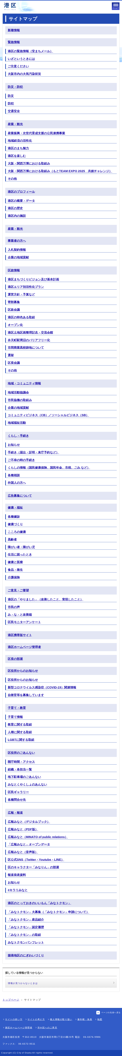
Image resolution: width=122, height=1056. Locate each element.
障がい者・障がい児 (21, 547)
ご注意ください (18, 66)
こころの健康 (17, 531)
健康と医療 (15, 562)
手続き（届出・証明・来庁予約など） (33, 452)
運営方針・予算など (21, 294)
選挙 (11, 355)
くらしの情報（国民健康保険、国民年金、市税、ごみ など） (49, 467)
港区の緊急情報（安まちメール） (30, 51)
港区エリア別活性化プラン (26, 286)
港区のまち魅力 (18, 148)
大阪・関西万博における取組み (29, 163)
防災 (11, 96)
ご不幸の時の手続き (21, 460)
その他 (12, 178)
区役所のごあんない (21, 752)
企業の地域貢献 (18, 257)
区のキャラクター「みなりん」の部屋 (33, 867)
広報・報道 (15, 812)
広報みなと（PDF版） (23, 829)
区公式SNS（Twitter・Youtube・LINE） (36, 859)
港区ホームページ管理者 (24, 647)
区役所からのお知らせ (23, 670)
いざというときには (21, 58)
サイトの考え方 (36, 1019)
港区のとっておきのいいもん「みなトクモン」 (39, 903)
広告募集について (20, 495)
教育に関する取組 (20, 724)
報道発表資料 (17, 874)
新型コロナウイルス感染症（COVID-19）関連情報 (42, 687)
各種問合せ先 (17, 799)
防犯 (11, 103)
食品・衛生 (15, 569)
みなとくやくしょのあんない (27, 784)
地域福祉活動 (17, 422)
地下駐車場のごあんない (24, 776)
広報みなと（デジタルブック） (29, 821)
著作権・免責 (84, 1019)
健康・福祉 (15, 507)
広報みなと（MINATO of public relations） (38, 837)
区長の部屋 (15, 658)
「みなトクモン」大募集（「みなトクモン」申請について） (48, 912)
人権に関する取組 (20, 732)
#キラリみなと (18, 890)
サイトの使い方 (13, 1019)
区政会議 (14, 309)
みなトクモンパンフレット (26, 942)
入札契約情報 (17, 249)
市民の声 (14, 607)
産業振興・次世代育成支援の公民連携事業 (36, 133)
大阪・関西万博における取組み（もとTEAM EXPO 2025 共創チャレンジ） (60, 171)
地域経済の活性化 (20, 140)
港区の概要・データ (21, 200)
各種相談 (14, 475)
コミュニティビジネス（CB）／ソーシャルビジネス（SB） (48, 415)
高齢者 (12, 539)
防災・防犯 (15, 86)
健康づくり (15, 524)
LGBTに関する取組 (21, 739)
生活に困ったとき (20, 554)
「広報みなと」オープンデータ (29, 844)
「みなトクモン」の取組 (24, 934)
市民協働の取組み (20, 400)
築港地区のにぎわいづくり (26, 955)
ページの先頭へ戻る (111, 1012)
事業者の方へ (17, 240)
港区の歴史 (15, 208)
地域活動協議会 (18, 392)
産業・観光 (15, 124)
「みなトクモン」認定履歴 (26, 927)
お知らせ (14, 444)
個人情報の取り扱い (61, 1019)
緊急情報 (14, 42)
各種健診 (14, 516)
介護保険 (14, 577)
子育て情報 (15, 717)
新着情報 (14, 30)
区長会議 (14, 362)
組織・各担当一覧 (20, 769)
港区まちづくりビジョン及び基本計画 (33, 279)
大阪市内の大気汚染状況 (24, 73)
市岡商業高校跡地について (26, 347)
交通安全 (14, 111)
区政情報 (14, 270)
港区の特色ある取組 (21, 317)
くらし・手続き (18, 435)
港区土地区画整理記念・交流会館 (30, 332)
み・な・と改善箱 (20, 614)
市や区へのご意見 (47, 1027)
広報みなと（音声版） (23, 852)
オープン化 (15, 325)
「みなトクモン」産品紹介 (26, 919)
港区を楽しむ (17, 155)
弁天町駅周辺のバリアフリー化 (29, 340)
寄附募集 (14, 302)
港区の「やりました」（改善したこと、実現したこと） (45, 599)
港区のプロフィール (21, 191)
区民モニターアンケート (24, 622)
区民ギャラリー (18, 792)
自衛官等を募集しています (26, 695)
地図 (99, 1019)
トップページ (11, 999)
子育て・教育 (17, 707)
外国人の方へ (17, 482)
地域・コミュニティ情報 (24, 383)
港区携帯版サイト (20, 635)
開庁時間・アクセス (21, 761)
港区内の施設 (17, 215)
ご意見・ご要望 (18, 590)
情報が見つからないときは (23, 983)
